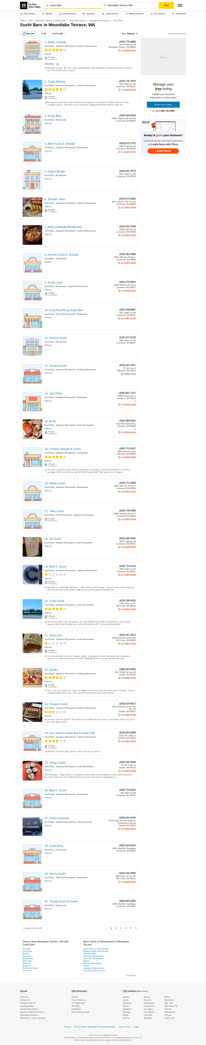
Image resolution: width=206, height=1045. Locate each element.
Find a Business (78, 1000)
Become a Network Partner (32, 1012)
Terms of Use (125, 1027)
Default (131, 33)
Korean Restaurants (92, 963)
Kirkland (26, 949)
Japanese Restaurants (99, 20)
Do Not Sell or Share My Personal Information (95, 1027)
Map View (30, 34)
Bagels (86, 961)
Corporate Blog (26, 1006)
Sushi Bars (49, 46)
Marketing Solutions (29, 1015)
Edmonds (27, 956)
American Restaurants (87, 46)
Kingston (27, 966)
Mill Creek (27, 961)
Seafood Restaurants (86, 231)
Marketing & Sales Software (32, 1018)
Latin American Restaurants (96, 949)
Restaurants (60, 20)
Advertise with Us (28, 1003)
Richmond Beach (30, 968)
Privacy (67, 1027)
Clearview (27, 970)
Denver (126, 1018)
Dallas (125, 1015)
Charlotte (127, 1009)
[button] (180, 5)
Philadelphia (170, 1012)
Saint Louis (170, 1018)
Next (135, 928)
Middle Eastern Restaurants (96, 951)
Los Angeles (149, 1012)
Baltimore (127, 1003)
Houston (147, 1000)
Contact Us (25, 1000)
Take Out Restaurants (65, 314)
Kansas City (149, 1006)
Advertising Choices (29, 1009)
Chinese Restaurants (86, 85)
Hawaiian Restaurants (65, 397)
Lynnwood (27, 951)
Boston (126, 1006)
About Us (24, 997)
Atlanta (126, 997)
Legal (136, 1027)
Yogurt (86, 966)
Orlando (168, 1009)
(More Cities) (142, 991)
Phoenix (168, 1015)
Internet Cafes (90, 954)
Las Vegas (148, 1009)
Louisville (148, 1015)
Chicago (126, 1012)
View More (131, 975)
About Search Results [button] (177, 34)
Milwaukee (169, 1000)
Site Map (75, 1006)
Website (48, 54)
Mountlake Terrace (43, 20)
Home (22, 20)
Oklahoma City (171, 1006)
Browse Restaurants (80, 1012)
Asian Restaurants (78, 20)
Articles (74, 997)
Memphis (148, 1018)
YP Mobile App (78, 1003)
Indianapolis (149, 1003)
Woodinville (28, 958)
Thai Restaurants (84, 822)
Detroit (147, 997)
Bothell (26, 954)
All (45, 34)
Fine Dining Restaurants (94, 970)
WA (30, 20)
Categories (76, 1009)
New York (169, 1003)
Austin (126, 1000)
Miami (167, 997)
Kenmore (27, 963)
